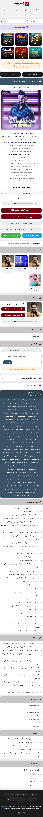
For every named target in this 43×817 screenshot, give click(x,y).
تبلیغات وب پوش (35, 785)
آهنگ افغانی (36, 726)
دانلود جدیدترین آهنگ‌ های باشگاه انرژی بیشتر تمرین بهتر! (22, 682)
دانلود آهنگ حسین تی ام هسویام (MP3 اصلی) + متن (24, 606)
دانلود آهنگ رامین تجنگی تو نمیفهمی (29, 557)
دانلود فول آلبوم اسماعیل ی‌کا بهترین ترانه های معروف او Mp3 (21, 532)
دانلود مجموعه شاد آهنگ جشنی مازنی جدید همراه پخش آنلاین (21, 518)
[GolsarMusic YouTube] (19, 813)
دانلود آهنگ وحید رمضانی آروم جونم (13, 304)
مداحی (6, 10)
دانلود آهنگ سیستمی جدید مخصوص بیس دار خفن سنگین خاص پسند (22, 676)
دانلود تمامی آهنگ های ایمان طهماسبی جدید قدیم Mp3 (23, 578)
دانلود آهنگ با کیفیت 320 (20, 210)
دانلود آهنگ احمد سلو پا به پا (31, 599)
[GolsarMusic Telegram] (23, 813)
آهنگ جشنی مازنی (34, 719)
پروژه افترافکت (35, 774)
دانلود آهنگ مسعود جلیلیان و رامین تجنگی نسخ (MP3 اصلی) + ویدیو (21, 754)
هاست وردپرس (35, 778)
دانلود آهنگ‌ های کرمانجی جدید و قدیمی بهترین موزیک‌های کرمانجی (22, 565)
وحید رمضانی (36, 336)
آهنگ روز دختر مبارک (33, 712)
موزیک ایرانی (30, 229)
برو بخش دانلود (9, 74)
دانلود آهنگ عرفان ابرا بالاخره (31, 581)
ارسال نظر (7, 362)
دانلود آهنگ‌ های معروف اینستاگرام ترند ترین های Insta (23, 692)
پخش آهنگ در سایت (33, 782)
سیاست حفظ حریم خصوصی (16, 799)
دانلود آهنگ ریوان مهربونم (32, 511)
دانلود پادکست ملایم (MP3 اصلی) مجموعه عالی (26, 515)
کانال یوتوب (9, 795)
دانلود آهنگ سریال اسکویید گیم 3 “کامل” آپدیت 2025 (23, 739)
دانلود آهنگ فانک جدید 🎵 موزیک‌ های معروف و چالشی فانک (21, 522)
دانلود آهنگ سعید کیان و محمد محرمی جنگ (26, 508)
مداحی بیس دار (35, 709)
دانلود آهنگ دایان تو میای (32, 620)
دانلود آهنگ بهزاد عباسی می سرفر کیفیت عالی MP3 (24, 574)
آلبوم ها (25, 10)
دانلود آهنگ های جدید (29, 378)
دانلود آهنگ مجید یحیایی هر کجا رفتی (28, 603)
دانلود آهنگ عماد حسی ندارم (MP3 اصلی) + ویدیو (25, 543)
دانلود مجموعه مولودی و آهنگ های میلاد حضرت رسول (24, 571)
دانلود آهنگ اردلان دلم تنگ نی (31, 617)
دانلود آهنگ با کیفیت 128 (20, 217)
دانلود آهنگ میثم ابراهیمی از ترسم (29, 613)
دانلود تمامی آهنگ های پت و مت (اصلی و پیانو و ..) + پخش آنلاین (22, 537)
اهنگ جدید (35, 10)
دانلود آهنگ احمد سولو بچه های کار (29, 742)
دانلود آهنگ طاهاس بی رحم (32, 610)
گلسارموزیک (21, 4)
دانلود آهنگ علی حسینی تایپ (31, 589)
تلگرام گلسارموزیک (22, 795)
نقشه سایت (32, 799)
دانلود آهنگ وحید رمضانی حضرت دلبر (25, 82)
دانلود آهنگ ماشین (30, 386)
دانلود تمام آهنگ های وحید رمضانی (20, 223)
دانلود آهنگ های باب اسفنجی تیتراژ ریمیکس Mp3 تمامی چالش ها (21, 548)
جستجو (3, 21)
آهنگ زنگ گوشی (35, 716)
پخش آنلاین (31, 74)
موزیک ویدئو (15, 10)
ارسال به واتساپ (9, 236)
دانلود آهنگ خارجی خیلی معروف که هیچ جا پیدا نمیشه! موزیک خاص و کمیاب (21, 669)
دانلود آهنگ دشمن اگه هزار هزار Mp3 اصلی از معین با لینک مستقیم (22, 625)
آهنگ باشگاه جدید (34, 705)
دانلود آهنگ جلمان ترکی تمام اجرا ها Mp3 (28, 553)
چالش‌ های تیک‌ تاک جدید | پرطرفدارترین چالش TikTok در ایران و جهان (21, 687)
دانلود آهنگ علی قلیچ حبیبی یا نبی (29, 585)
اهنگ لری (37, 723)
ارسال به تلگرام (30, 236)
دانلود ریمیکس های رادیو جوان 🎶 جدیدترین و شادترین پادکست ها (20, 527)
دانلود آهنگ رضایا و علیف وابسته (30, 560)
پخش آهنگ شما (20, 27)
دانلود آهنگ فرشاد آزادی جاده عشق (29, 749)
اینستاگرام (35, 795)
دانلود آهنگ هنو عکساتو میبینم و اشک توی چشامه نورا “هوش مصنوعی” (21, 594)
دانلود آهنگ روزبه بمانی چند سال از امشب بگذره (25, 746)
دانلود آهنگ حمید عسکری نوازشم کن (29, 631)
